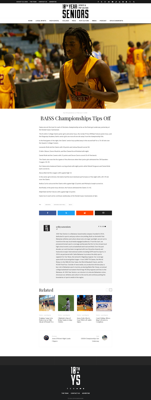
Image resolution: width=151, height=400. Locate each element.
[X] (101, 1)
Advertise (52, 1)
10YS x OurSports (116, 20)
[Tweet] (66, 213)
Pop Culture (84, 20)
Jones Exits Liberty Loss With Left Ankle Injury (84, 320)
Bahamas (48, 204)
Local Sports (41, 20)
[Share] (47, 213)
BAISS (70, 204)
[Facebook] (98, 1)
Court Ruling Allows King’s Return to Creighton (103, 320)
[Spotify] (123, 1)
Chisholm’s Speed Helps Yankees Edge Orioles (65, 320)
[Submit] (84, 213)
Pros (74, 20)
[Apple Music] (126, 1)
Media (94, 20)
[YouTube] (112, 1)
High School (54, 20)
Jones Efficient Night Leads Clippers (61, 338)
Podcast (103, 20)
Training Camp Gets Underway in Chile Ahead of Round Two (46, 320)
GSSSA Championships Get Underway (90, 338)
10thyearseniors (63, 226)
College (65, 20)
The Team (33, 1)
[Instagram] (105, 1)
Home (30, 20)
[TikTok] (116, 1)
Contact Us (43, 1)
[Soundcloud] (109, 1)
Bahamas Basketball (59, 204)
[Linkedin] (119, 1)
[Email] (103, 213)
